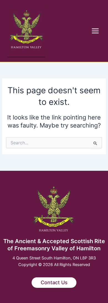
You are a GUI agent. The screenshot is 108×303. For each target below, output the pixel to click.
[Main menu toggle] (95, 31)
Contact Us (54, 282)
